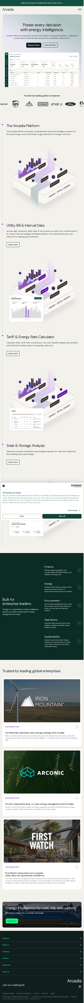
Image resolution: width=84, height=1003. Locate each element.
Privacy (36, 993)
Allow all (62, 516)
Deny (22, 516)
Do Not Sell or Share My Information (15, 997)
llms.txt (74, 997)
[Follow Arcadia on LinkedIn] (80, 986)
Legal (52, 993)
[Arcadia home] (74, 980)
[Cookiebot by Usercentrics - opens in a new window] (73, 485)
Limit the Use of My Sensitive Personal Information (50, 997)
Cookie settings (8, 993)
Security (45, 993)
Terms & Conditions (23, 993)
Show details (73, 510)
